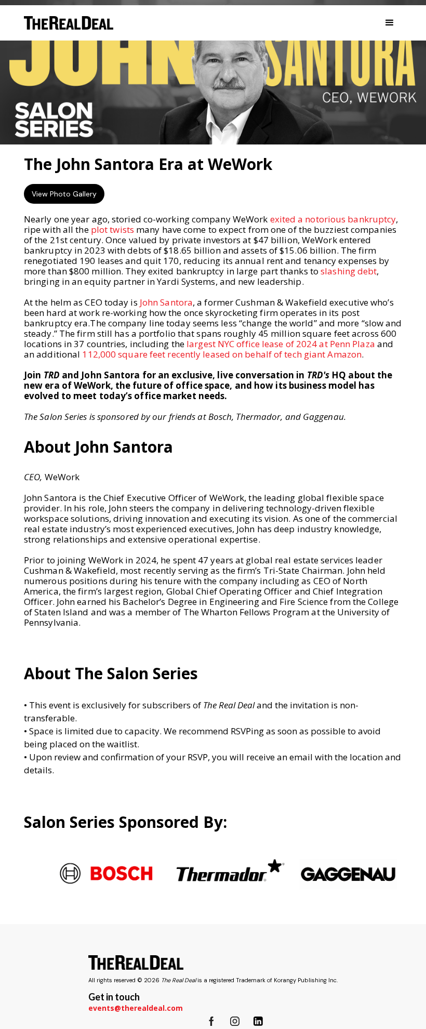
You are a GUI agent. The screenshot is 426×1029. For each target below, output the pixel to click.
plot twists (112, 229)
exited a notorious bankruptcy (333, 219)
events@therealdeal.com (135, 1008)
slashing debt (349, 271)
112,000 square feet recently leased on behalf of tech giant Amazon (222, 354)
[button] (389, 22)
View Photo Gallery (64, 194)
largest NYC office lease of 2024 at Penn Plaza (281, 344)
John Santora (166, 302)
